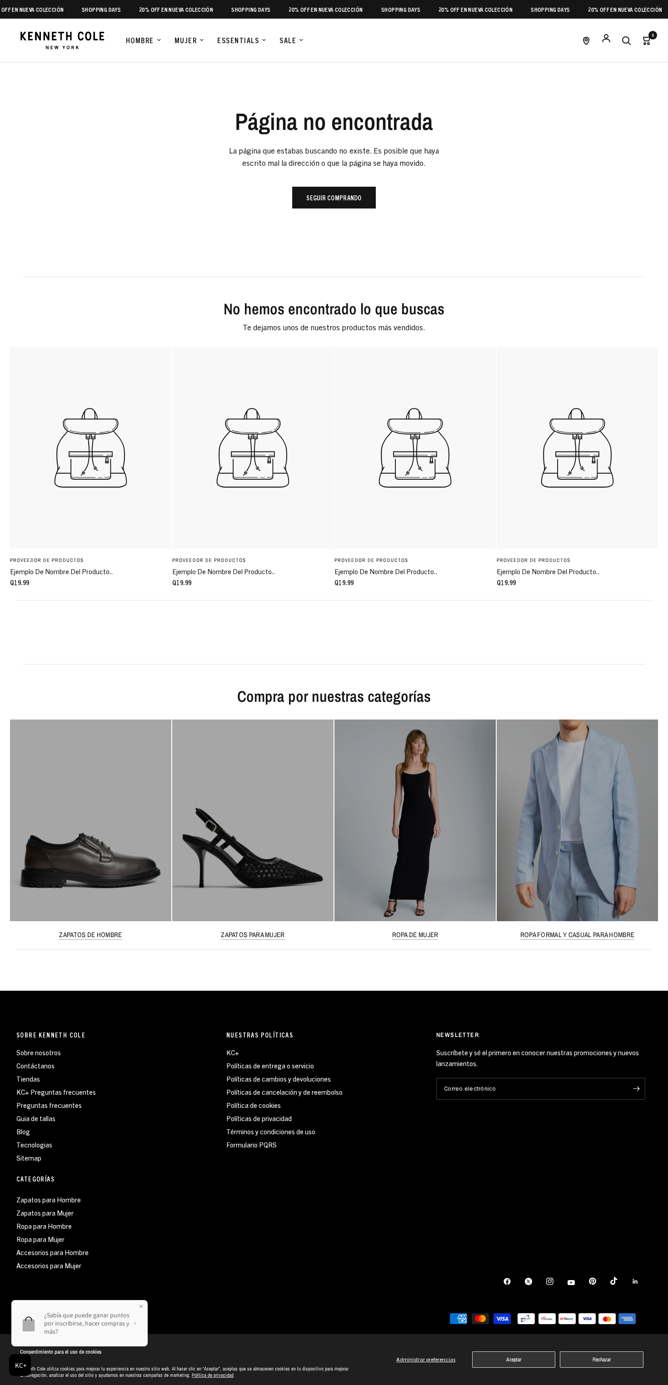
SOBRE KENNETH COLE (50, 1035)
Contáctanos (35, 1065)
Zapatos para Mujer (45, 1212)
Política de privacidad (213, 1375)
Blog (23, 1131)
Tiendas (28, 1078)
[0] (644, 40)
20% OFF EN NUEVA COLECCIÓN (159, 9)
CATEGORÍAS (35, 1179)
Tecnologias (34, 1144)
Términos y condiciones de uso (270, 1131)
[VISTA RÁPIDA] (90, 448)
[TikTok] (620, 1281)
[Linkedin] (642, 1281)
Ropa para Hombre (44, 1225)
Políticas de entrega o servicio (270, 1065)
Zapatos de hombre (90, 934)
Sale (287, 40)
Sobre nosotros (38, 1052)
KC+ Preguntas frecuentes (56, 1091)
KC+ (232, 1052)
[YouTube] (578, 1283)
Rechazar (602, 1359)
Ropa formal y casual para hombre (577, 934)
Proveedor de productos (47, 559)
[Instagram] (556, 1281)
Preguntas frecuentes (49, 1105)
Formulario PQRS (251, 1144)
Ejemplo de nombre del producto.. (61, 570)
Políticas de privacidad (259, 1118)
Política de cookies (253, 1105)
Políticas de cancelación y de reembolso (284, 1091)
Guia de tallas (35, 1118)
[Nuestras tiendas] (586, 40)
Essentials (238, 40)
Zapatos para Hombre (48, 1199)
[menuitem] (143, 40)
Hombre (140, 40)
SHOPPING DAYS (84, 9)
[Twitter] (535, 1281)
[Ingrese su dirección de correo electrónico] (636, 1089)
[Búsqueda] (626, 40)
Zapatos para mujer (252, 934)
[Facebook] (513, 1281)
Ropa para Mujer (40, 1239)
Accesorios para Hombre (52, 1252)
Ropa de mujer (415, 934)
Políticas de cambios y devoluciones (278, 1078)
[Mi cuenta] (606, 40)
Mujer (185, 40)
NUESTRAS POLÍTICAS (259, 1035)
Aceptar (513, 1359)
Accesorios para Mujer (48, 1265)
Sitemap (28, 1157)
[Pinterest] (599, 1281)
